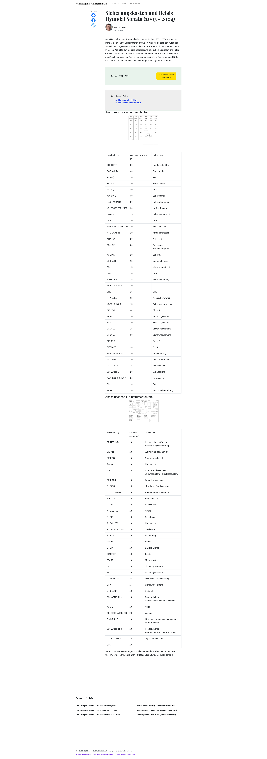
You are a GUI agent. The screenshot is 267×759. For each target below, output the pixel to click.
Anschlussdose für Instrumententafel (128, 103)
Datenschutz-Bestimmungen (103, 754)
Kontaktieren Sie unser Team (125, 754)
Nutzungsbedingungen (84, 754)
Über (124, 4)
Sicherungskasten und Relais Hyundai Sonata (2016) (156, 715)
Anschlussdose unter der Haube (126, 100)
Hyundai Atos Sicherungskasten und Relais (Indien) (156, 706)
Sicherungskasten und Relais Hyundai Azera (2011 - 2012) (98, 715)
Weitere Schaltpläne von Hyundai (166, 76)
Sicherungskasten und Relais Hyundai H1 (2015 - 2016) (157, 710)
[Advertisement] (133, 678)
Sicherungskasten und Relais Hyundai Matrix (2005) (96, 706)
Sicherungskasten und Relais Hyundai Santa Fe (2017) (97, 710)
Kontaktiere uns (134, 4)
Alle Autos (115, 4)
